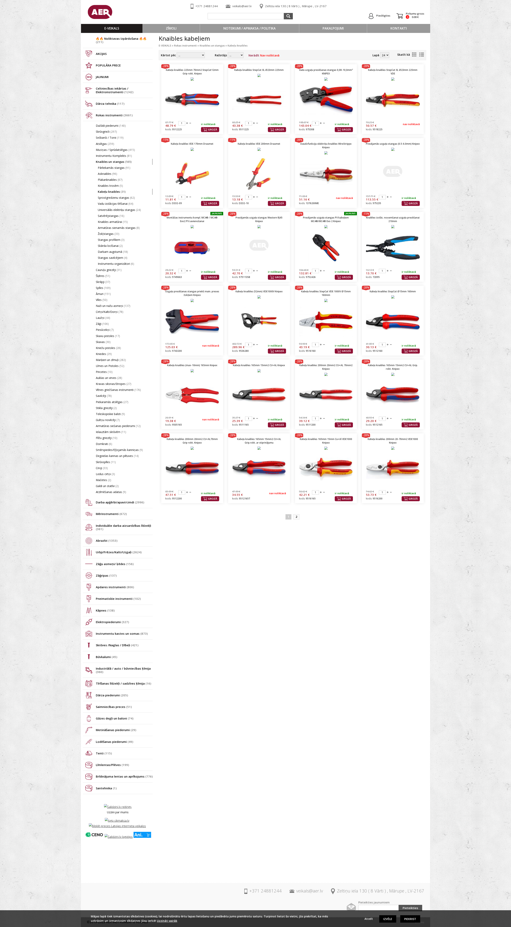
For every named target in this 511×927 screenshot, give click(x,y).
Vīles (101, 300)
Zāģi (102, 324)
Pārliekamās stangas (114, 168)
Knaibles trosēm (110, 186)
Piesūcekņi (105, 330)
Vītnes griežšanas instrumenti (118, 390)
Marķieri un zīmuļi (111, 360)
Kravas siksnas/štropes (113, 384)
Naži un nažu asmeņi (113, 306)
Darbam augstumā (113, 252)
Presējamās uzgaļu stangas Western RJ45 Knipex (259, 219)
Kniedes (104, 354)
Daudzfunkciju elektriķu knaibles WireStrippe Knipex (326, 145)
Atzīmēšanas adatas (111, 492)
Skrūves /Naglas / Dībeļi (117, 645)
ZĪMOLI (171, 28)
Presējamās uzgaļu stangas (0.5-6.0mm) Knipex (393, 143)
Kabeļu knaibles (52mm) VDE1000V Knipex (259, 291)
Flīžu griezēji (106, 438)
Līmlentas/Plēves (112, 765)
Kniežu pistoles (108, 348)
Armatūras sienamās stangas (119, 228)
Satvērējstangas (111, 216)
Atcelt (368, 919)
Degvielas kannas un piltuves (117, 456)
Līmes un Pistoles (110, 366)
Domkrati (104, 444)
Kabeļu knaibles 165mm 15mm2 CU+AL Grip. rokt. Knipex (393, 367)
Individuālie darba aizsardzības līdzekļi (123, 527)
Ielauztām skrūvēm (111, 432)
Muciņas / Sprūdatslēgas (115, 150)
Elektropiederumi (112, 622)
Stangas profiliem (111, 240)
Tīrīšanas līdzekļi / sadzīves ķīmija (123, 683)
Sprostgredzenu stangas (116, 198)
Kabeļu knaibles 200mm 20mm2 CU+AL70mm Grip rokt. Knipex (192, 440)
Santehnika (106, 788)
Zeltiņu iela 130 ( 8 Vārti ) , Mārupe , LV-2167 (296, 6)
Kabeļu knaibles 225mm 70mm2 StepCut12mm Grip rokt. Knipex (192, 71)
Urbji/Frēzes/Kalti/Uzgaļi (119, 552)
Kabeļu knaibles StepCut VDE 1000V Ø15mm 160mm (326, 293)
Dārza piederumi (112, 695)
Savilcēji (104, 396)
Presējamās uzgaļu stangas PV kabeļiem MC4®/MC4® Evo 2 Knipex (326, 219)
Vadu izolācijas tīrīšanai (115, 204)
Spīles (103, 288)
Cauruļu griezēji (109, 270)
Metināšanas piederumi (116, 730)
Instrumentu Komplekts (114, 156)
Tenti (104, 753)
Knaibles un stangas (114, 162)
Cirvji (102, 468)
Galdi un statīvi (107, 486)
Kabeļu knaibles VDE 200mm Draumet (259, 143)
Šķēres (103, 276)
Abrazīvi (106, 541)
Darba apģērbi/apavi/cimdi (120, 502)
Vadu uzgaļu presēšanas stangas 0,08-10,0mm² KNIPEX (326, 71)
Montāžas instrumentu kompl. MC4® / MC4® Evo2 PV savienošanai (192, 219)
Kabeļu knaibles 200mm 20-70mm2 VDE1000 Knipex (393, 440)
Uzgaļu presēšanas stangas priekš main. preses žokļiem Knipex (192, 293)
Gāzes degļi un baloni (114, 718)
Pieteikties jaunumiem (374, 902)
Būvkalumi (106, 657)
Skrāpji (103, 282)
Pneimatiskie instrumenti (118, 599)
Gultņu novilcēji (108, 420)
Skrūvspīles (106, 462)
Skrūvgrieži (106, 131)
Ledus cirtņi (105, 474)
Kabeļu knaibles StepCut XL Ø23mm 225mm (259, 70)
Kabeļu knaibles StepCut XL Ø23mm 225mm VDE (392, 71)
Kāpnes (105, 610)
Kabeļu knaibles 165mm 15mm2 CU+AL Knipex (259, 365)
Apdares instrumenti (115, 587)
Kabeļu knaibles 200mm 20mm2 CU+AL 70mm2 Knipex (326, 367)
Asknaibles (107, 174)
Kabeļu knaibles (112, 192)
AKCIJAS (101, 54)
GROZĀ (212, 129)
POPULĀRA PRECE (108, 65)
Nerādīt (264, 55)
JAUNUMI (102, 77)
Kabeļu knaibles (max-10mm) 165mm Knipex (192, 365)
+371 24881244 (206, 6)
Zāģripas (106, 575)
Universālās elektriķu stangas (119, 210)
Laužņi (103, 318)
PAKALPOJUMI (333, 28)
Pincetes (104, 372)
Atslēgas (105, 144)
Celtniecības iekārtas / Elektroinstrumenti (114, 90)
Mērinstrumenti (111, 514)
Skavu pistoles (108, 336)
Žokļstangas (108, 234)
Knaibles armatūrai (113, 222)
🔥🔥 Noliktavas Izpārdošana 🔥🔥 (121, 40)
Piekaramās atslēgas (112, 402)
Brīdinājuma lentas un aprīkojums (124, 776)
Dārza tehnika (110, 104)
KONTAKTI (398, 28)
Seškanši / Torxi (110, 137)
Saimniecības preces (114, 707)
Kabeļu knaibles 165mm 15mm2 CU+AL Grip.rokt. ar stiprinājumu (259, 440)
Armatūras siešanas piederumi (118, 426)
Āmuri (103, 294)
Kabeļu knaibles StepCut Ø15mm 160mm (393, 291)
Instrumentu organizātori (116, 264)
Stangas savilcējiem (112, 258)
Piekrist (410, 919)
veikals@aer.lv (242, 6)
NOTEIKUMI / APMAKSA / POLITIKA (249, 28)
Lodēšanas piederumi (114, 742)
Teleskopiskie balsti (110, 414)
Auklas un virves (109, 378)
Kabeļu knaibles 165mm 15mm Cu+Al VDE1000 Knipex (326, 440)
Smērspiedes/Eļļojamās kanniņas (119, 450)
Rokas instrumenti (114, 115)
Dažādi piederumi (111, 125)
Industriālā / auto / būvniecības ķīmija (123, 670)
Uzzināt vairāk (167, 921)
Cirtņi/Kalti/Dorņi (109, 312)
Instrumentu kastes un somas (122, 633)
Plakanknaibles (110, 180)
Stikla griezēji (106, 408)
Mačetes (103, 480)
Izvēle (387, 919)
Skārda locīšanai (110, 246)
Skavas (103, 342)
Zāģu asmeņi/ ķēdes (115, 564)
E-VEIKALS (111, 28)
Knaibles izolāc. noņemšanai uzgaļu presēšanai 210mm (393, 219)
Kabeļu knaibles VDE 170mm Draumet (192, 143)
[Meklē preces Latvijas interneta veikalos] (117, 826)
